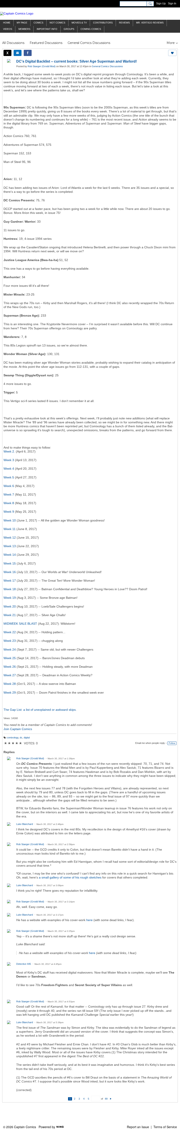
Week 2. (9, 451)
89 (106, 1098)
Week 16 (10, 572)
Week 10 (10, 520)
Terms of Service (165, 1127)
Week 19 (10, 597)
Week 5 (9, 477)
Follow (172, 743)
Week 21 (10, 615)
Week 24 (10, 649)
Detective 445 (23, 964)
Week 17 (10, 580)
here (89, 920)
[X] (7, 53)
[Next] (111, 1098)
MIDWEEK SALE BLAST (20, 623)
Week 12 (10, 537)
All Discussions (13, 43)
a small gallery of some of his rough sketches (70, 877)
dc (21, 737)
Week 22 (10, 632)
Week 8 (9, 503)
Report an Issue (138, 1127)
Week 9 (9, 511)
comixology (12, 737)
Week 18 (10, 589)
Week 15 (10, 563)
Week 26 (10, 666)
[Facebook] (28, 53)
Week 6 (9, 486)
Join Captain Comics (18, 729)
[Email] (18, 53)
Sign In (172, 3)
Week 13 (10, 546)
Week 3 (9, 460)
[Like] (172, 53)
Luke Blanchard (24, 824)
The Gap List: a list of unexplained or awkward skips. (40, 709)
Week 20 (10, 606)
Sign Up (161, 3)
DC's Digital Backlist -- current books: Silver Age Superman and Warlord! (76, 61)
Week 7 (9, 494)
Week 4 (9, 468)
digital (27, 737)
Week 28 (10, 683)
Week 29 (10, 692)
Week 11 (10, 529)
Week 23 (10, 640)
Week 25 (10, 658)
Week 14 (10, 554)
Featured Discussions (46, 43)
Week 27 (10, 675)
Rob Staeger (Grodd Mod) (42, 66)
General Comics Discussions (89, 43)
